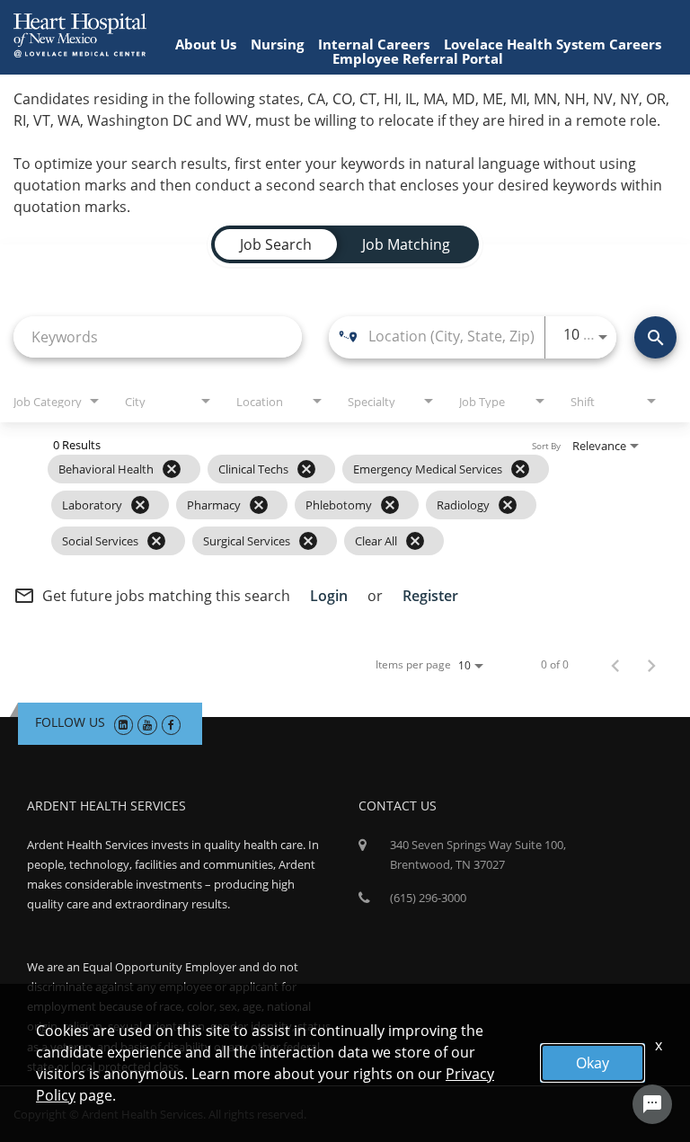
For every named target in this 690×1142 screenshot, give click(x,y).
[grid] (300, 505)
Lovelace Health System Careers (552, 44)
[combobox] (157, 336)
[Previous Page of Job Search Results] (615, 665)
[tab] (276, 244)
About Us (205, 44)
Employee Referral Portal (417, 58)
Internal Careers (373, 44)
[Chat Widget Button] (652, 1104)
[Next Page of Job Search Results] (651, 665)
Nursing (277, 44)
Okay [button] (592, 1063)
